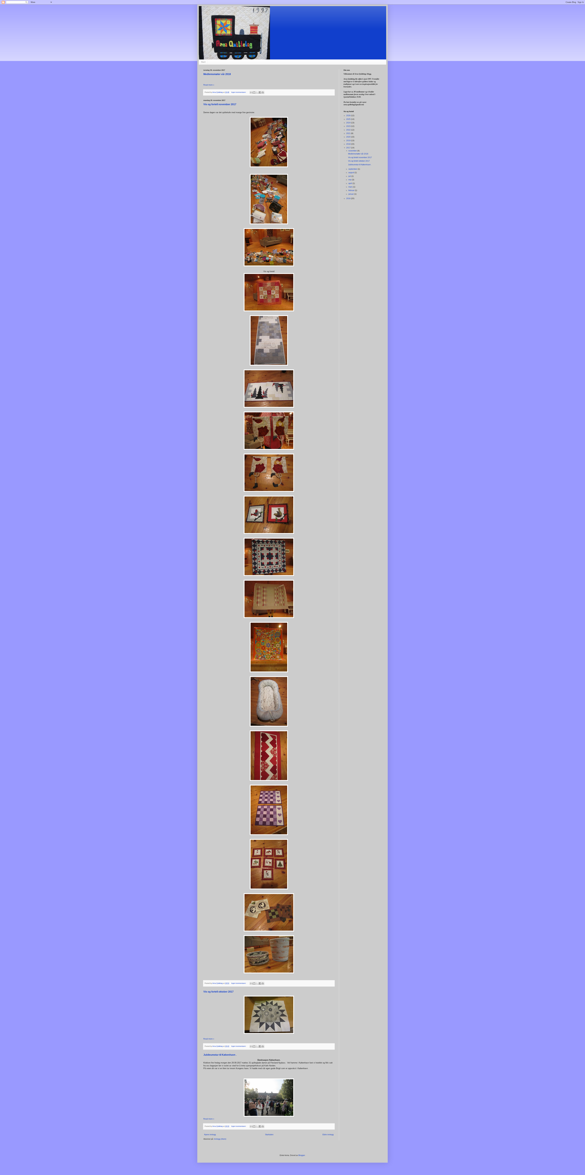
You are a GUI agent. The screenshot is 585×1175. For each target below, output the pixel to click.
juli (349, 176)
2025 (348, 119)
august (351, 172)
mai (350, 180)
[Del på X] (257, 92)
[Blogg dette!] (254, 92)
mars (350, 187)
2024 (348, 123)
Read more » (208, 85)
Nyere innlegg (210, 1135)
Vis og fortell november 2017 (219, 104)
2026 (348, 115)
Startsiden (269, 1135)
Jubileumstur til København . (220, 1055)
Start (203, 62)
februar (351, 190)
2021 (348, 133)
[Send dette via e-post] (251, 92)
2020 (348, 137)
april (350, 183)
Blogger (301, 1155)
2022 (348, 130)
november (352, 151)
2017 (348, 148)
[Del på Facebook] (259, 92)
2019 (348, 140)
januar (351, 194)
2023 (348, 126)
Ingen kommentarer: (239, 92)
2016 (348, 198)
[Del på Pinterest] (262, 92)
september (353, 169)
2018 (348, 144)
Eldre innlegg (328, 1135)
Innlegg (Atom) (220, 1139)
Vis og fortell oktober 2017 (218, 991)
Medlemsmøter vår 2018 (217, 74)
